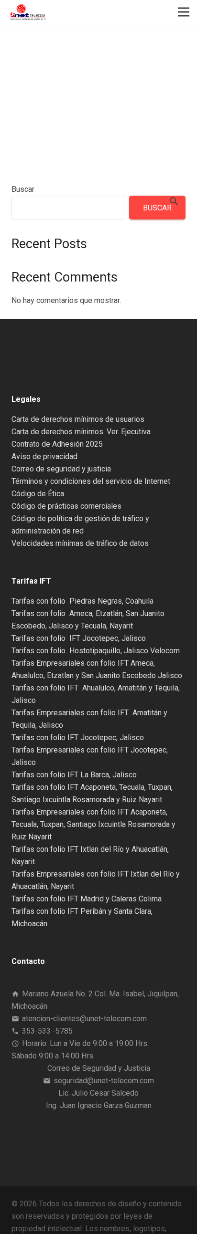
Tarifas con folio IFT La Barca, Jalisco (74, 774)
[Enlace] (27, 11)
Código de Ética (37, 493)
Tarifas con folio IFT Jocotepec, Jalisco (78, 638)
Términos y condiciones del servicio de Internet (90, 481)
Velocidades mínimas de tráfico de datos (80, 543)
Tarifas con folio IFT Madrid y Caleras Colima (86, 898)
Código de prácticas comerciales (66, 506)
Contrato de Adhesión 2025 (57, 444)
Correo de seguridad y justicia (61, 468)
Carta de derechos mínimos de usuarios (77, 419)
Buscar (22, 189)
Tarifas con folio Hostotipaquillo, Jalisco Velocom (95, 650)
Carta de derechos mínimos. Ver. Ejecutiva (81, 431)
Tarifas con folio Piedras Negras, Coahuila (82, 601)
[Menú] (184, 12)
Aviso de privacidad (44, 456)
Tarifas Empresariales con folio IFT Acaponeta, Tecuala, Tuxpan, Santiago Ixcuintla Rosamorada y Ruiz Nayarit (93, 824)
